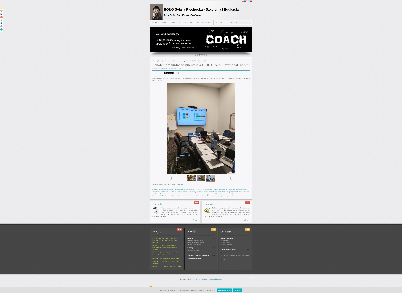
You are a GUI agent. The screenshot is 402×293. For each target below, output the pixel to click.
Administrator (164, 68)
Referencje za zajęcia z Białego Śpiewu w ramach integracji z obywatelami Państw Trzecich (165, 248)
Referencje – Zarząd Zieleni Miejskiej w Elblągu (166, 266)
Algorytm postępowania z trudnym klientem (172, 189)
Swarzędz (227, 194)
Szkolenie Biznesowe (178, 196)
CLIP (196, 189)
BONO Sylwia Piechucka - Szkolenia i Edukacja (206, 279)
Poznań (183, 194)
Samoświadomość (191, 194)
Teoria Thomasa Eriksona (193, 196)
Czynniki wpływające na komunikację (224, 189)
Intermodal (184, 192)
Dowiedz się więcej (224, 290)
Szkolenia (234, 194)
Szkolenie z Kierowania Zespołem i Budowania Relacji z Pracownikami (166, 254)
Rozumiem (237, 290)
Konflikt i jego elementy (229, 192)
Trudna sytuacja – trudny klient (222, 196)
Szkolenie (168, 196)
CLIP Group (170, 78)
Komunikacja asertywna (196, 192)
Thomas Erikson (207, 196)
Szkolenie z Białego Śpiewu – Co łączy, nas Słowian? (165, 262)
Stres (221, 194)
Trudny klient (236, 196)
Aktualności (167, 61)
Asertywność (190, 189)
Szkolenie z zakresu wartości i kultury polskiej (166, 258)
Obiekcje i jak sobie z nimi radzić (170, 194)
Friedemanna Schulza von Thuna (171, 192)
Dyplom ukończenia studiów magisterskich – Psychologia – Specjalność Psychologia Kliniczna (165, 240)
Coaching (209, 189)
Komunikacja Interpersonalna (213, 192)
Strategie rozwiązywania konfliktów (208, 194)
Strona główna (157, 61)
